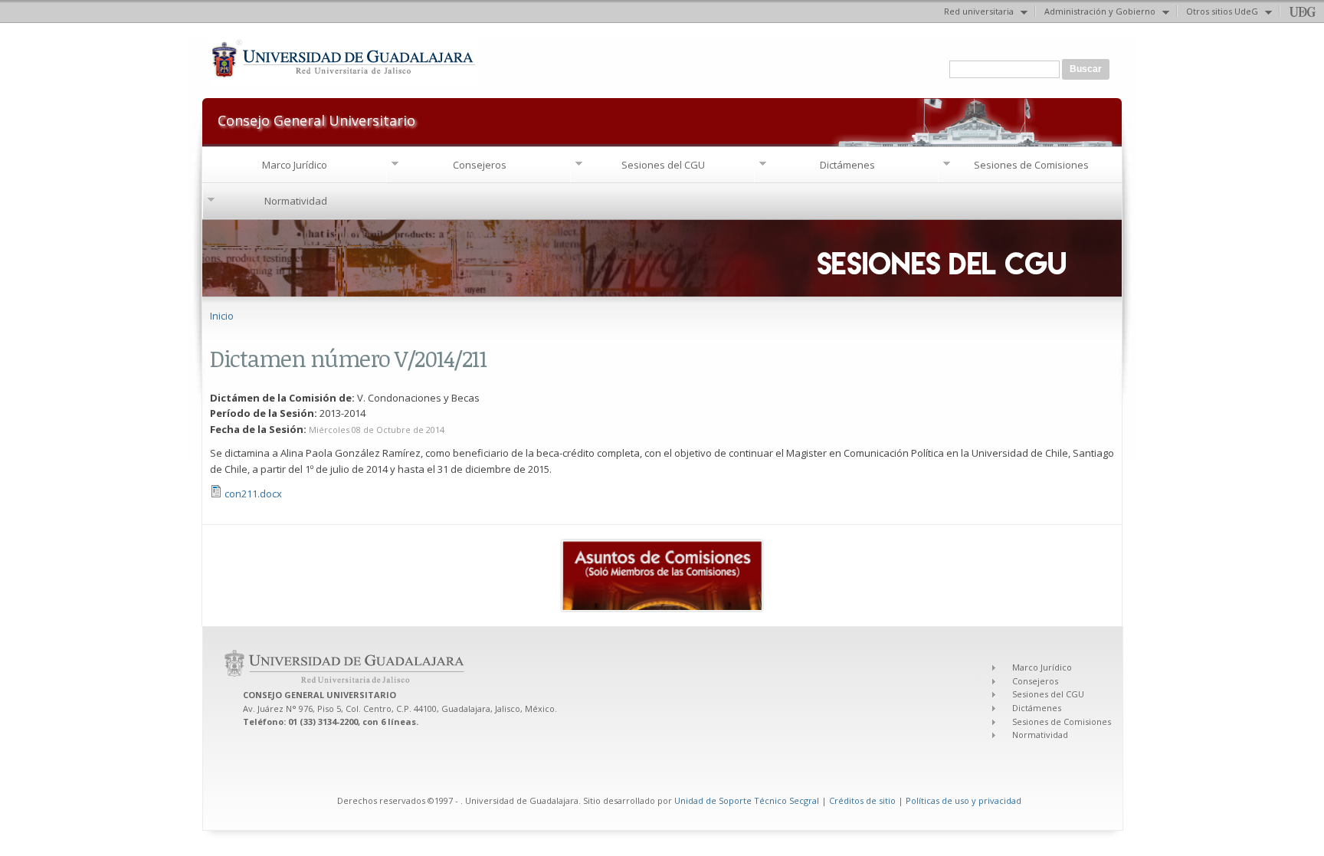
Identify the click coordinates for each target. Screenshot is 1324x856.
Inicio (222, 316)
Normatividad (295, 201)
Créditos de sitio (862, 800)
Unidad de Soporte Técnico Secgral (747, 800)
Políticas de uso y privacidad (963, 800)
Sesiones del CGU (663, 165)
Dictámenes (847, 165)
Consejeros (479, 165)
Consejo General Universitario (316, 119)
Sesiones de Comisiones (1031, 165)
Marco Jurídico (294, 165)
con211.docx (253, 493)
